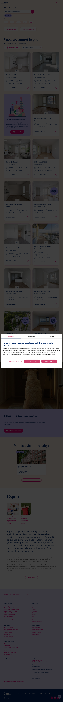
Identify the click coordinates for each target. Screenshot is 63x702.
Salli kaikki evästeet (49, 361)
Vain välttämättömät (32, 361)
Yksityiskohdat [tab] (31, 336)
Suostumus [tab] (11, 336)
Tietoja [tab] (52, 336)
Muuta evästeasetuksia (15, 361)
